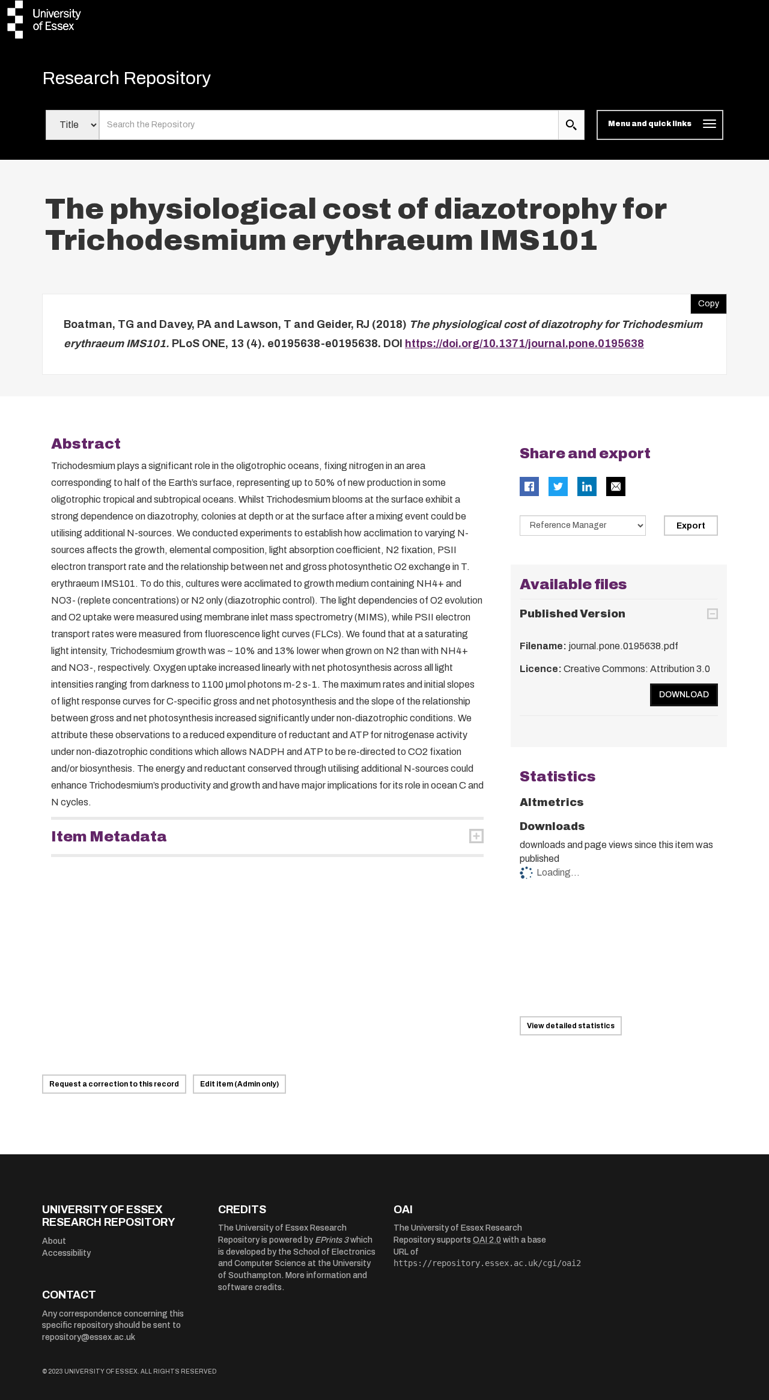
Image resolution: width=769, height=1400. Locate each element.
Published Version (572, 614)
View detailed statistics (571, 1026)
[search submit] (571, 125)
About (54, 1241)
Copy (704, 301)
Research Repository (126, 78)
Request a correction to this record (114, 1084)
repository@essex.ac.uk (88, 1337)
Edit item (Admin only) (239, 1084)
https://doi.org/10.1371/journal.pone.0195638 (524, 344)
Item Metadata (109, 836)
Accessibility (66, 1253)
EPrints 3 (331, 1239)
